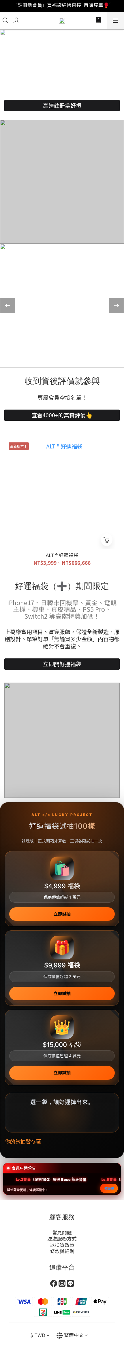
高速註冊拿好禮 (62, 105)
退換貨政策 (62, 1244)
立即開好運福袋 (62, 664)
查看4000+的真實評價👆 (62, 415)
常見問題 (62, 1232)
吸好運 (109, 1188)
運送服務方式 (62, 1238)
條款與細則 (62, 1251)
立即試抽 (62, 914)
